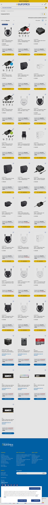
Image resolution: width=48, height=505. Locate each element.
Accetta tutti (36, 500)
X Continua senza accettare (35, 488)
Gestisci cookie (23, 500)
